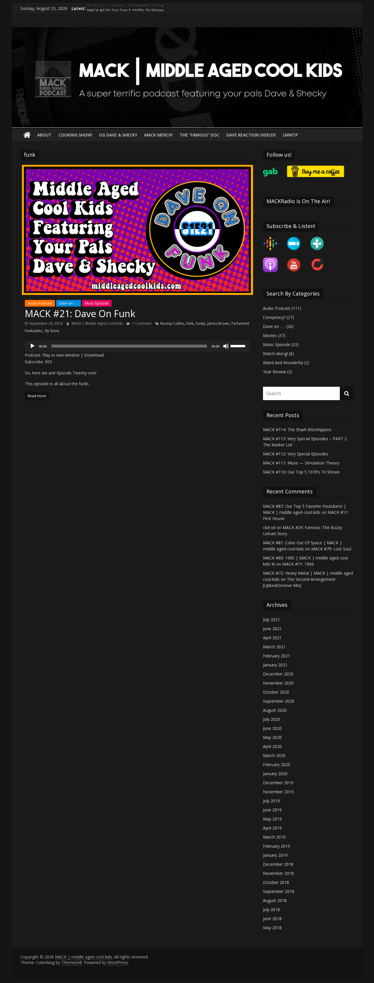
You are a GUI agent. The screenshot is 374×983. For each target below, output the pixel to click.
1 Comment (141, 323)
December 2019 (278, 782)
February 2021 (276, 656)
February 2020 (276, 764)
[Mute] (226, 346)
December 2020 (278, 674)
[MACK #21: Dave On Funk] (137, 168)
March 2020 (274, 755)
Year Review (274, 371)
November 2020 (278, 683)
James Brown (218, 323)
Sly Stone (52, 330)
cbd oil (269, 527)
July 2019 (271, 801)
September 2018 (278, 891)
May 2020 (272, 737)
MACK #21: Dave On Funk (80, 313)
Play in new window (60, 355)
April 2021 (272, 637)
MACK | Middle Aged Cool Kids (98, 323)
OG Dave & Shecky (118, 135)
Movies (270, 335)
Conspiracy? (274, 317)
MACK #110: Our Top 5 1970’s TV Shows (301, 472)
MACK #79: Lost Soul (331, 549)
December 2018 (278, 864)
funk (189, 323)
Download (94, 355)
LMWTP (290, 135)
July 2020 (271, 719)
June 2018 (272, 918)
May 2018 (272, 927)
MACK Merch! (158, 135)
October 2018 (276, 882)
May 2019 (272, 819)
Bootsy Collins (172, 323)
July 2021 (271, 619)
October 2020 (276, 692)
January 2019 (275, 855)
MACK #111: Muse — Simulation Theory (125, 8)
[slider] (239, 345)
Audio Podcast (40, 303)
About (44, 135)
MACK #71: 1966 (298, 564)
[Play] (32, 346)
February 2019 (276, 846)
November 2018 (278, 873)
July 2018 (271, 909)
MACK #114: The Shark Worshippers (297, 429)
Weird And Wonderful (283, 362)
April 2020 (272, 746)
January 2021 (275, 665)
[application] (137, 346)
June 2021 (272, 628)
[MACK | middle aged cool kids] (187, 30)
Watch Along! (275, 353)
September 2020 (278, 701)
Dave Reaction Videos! (251, 135)
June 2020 (272, 728)
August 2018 (275, 900)
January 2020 (275, 773)
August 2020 (275, 710)
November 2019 (278, 791)
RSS (48, 361)
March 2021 (274, 646)
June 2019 (272, 810)
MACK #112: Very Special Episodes (295, 454)
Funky (200, 323)
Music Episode (97, 303)
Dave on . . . (68, 303)
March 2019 (274, 837)
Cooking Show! (75, 135)
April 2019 (272, 828)
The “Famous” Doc (199, 135)
